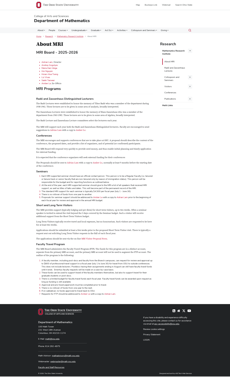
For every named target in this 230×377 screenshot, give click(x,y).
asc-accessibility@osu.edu (166, 323)
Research (168, 44)
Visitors (168, 86)
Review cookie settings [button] (154, 329)
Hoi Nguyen (47, 71)
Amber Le (46, 83)
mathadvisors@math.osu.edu (65, 355)
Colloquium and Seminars (143, 30)
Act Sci (108, 30)
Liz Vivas (46, 77)
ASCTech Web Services (183, 373)
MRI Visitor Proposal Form (94, 238)
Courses (62, 30)
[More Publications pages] (190, 99)
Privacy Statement (151, 334)
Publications (170, 98)
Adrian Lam (47, 62)
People (52, 30)
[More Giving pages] (168, 31)
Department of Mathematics (55, 322)
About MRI (169, 61)
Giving (164, 30)
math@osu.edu (52, 338)
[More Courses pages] (67, 31)
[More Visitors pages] (190, 86)
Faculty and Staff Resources (51, 367)
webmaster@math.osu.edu (63, 361)
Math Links (167, 105)
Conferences (170, 92)
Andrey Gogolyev (50, 65)
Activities (121, 30)
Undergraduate (78, 30)
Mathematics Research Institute (173, 52)
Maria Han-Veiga (49, 68)
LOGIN (146, 339)
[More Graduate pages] (101, 31)
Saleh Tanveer (48, 80)
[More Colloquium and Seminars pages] (156, 31)
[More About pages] (44, 31)
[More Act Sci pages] (113, 31)
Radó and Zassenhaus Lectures (174, 69)
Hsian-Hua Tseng (50, 74)
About (40, 30)
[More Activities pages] (127, 31)
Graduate (95, 30)
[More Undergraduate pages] (87, 31)
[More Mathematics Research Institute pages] (190, 51)
